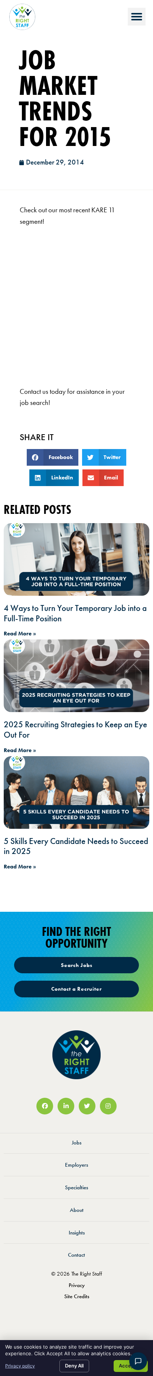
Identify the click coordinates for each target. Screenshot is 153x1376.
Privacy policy (20, 1366)
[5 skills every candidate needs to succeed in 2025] (76, 792)
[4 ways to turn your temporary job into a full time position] (76, 559)
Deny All (74, 1366)
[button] (137, 17)
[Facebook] (44, 1106)
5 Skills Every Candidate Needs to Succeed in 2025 (76, 846)
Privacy (77, 1285)
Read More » (20, 633)
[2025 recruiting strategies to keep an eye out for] (76, 675)
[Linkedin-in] (66, 1106)
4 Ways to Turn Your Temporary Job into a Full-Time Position (75, 613)
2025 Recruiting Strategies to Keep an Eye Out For (75, 729)
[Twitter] (87, 1106)
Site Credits (76, 1296)
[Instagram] (108, 1106)
